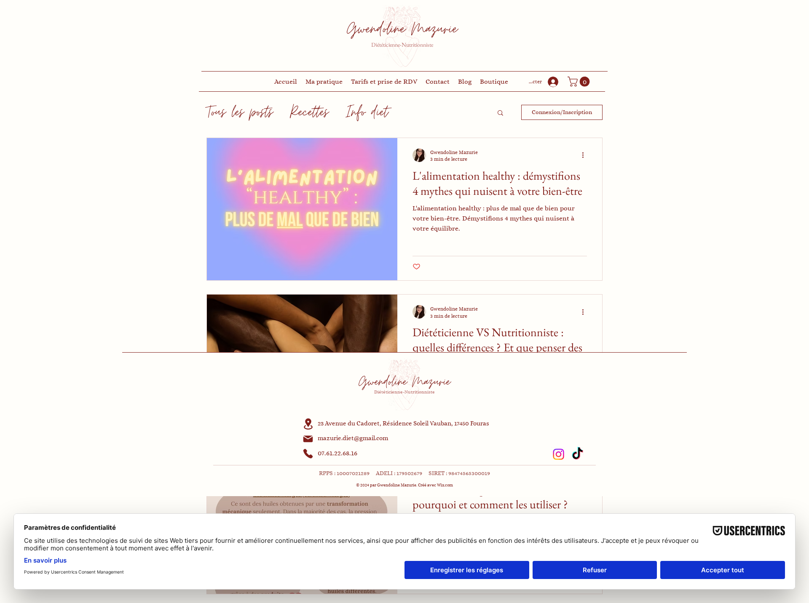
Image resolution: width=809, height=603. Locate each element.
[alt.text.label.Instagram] (558, 454)
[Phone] (308, 453)
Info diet (367, 112)
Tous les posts (239, 112)
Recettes (309, 112)
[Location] (308, 423)
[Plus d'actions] (586, 155)
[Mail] (308, 438)
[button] (580, 82)
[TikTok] (577, 454)
